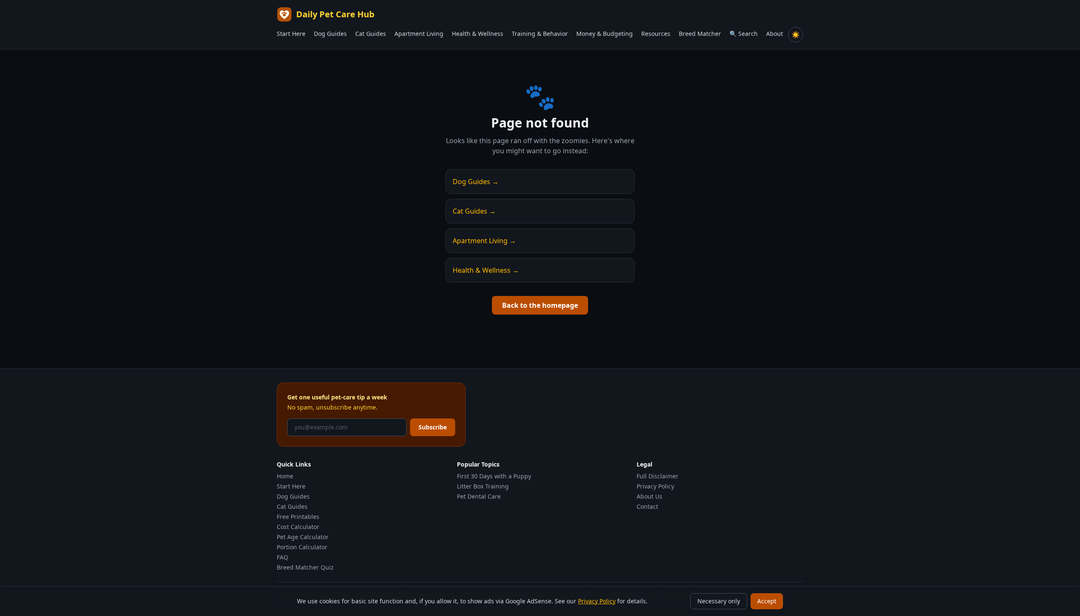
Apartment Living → (484, 240)
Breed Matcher (700, 34)
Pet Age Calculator (303, 537)
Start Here (291, 34)
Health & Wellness (477, 34)
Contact (647, 506)
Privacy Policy (655, 486)
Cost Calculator (298, 527)
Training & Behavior (540, 34)
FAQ (282, 557)
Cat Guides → (474, 211)
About (774, 34)
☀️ (795, 34)
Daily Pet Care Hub (335, 14)
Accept (766, 601)
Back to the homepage (540, 305)
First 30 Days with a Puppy (494, 476)
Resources (655, 34)
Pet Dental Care (479, 496)
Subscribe (432, 427)
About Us (649, 496)
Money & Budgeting (604, 34)
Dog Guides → (476, 181)
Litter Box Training (483, 486)
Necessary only (718, 601)
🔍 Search (743, 34)
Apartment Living (418, 34)
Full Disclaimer (657, 476)
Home (285, 476)
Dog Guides (330, 34)
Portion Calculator (302, 547)
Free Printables (298, 517)
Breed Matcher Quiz (305, 567)
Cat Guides (370, 34)
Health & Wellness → (486, 270)
